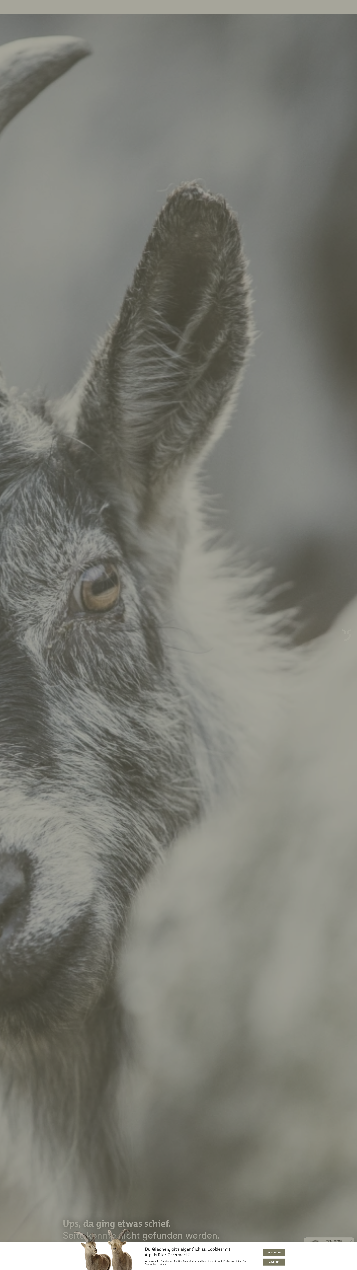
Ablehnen (274, 1262)
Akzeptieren (274, 1253)
